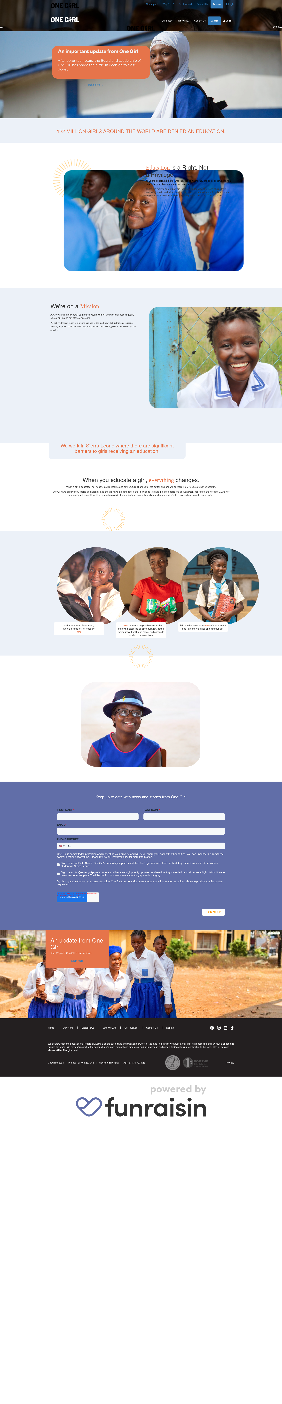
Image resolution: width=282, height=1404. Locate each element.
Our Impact (152, 4)
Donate (217, 4)
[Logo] (65, 5)
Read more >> (95, 84)
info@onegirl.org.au (109, 1062)
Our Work (68, 1027)
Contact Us (202, 4)
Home (51, 1027)
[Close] (280, 27)
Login (231, 4)
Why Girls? (168, 4)
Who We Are (109, 1027)
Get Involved (185, 4)
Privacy (230, 1062)
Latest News (87, 1027)
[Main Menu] (1, 27)
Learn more (77, 960)
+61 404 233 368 (85, 1062)
